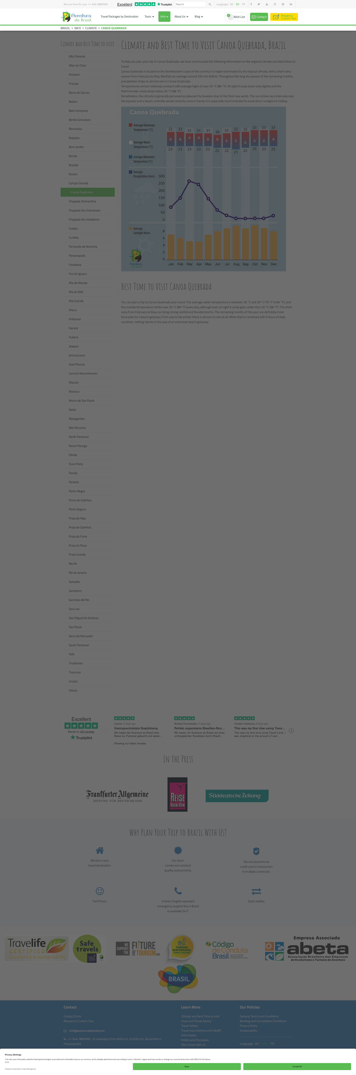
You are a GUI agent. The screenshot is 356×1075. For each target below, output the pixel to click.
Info (162, 16)
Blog (197, 16)
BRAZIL (65, 28)
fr (243, 4)
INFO (77, 28)
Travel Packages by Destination (119, 16)
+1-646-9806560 (98, 4)
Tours (148, 16)
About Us (179, 16)
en (237, 4)
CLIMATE (91, 28)
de (231, 4)
